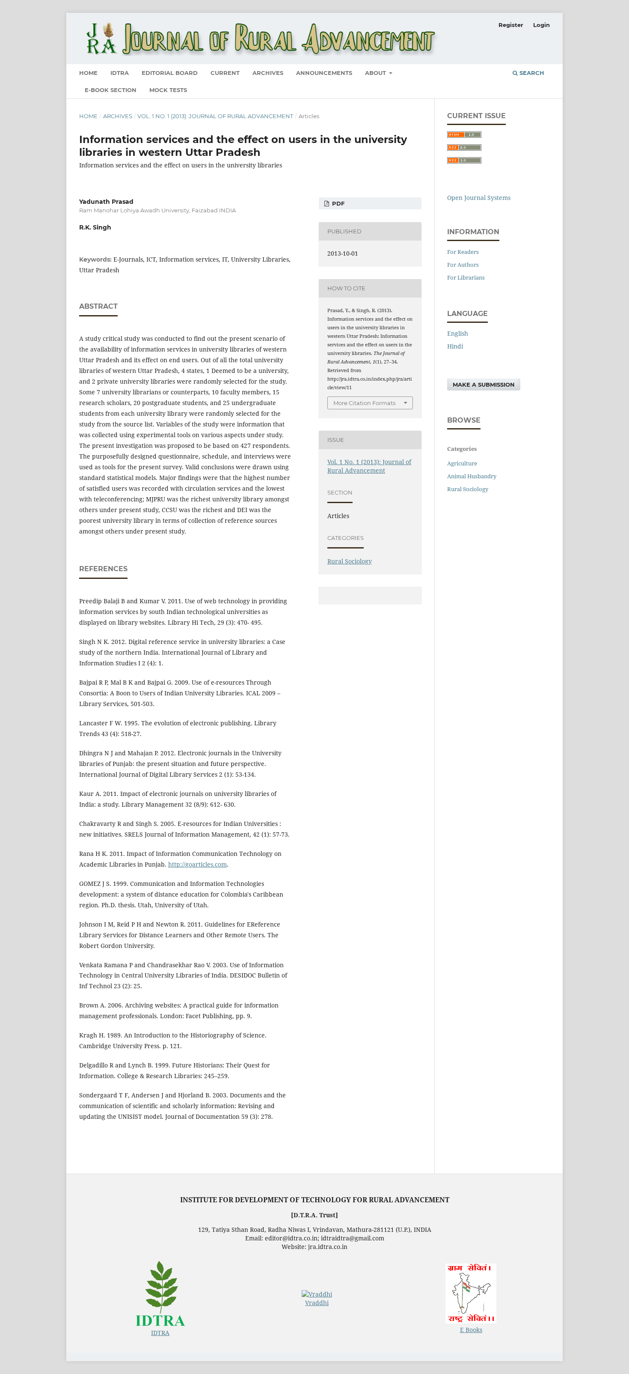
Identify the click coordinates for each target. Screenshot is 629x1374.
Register (510, 24)
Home (88, 72)
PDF (337, 203)
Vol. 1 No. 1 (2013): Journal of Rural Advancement (215, 116)
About (376, 72)
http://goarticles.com (197, 864)
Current (225, 72)
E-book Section (110, 89)
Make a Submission (484, 384)
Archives (267, 72)
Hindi (455, 346)
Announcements (324, 72)
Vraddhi (317, 1303)
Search (531, 72)
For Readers (463, 252)
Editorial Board (170, 72)
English (457, 333)
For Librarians (466, 277)
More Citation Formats (364, 402)
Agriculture (462, 463)
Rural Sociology (349, 561)
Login (541, 24)
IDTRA (119, 72)
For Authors (463, 264)
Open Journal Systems (478, 198)
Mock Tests (168, 89)
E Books (471, 1330)
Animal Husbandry (471, 476)
